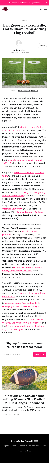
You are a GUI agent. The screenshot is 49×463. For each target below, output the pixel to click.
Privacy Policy (34, 446)
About (14, 446)
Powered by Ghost (24, 451)
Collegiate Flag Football (21, 441)
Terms (44, 446)
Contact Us (23, 446)
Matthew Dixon (19, 50)
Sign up (6, 446)
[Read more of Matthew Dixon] (18, 43)
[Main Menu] (45, 9)
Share (42, 45)
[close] (46, 3)
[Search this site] (41, 9)
